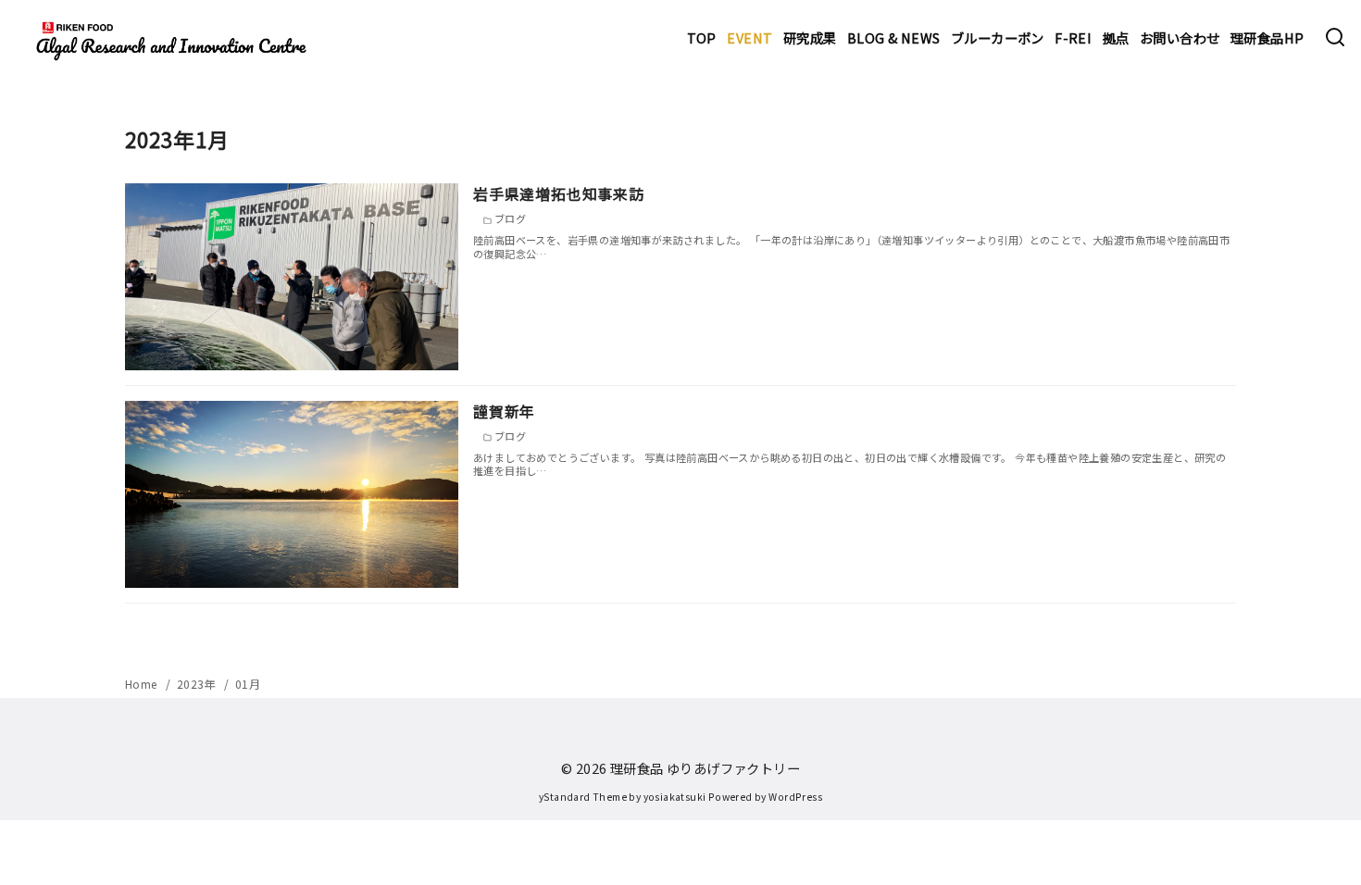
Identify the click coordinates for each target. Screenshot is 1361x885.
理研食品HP (1267, 37)
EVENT (749, 37)
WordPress (795, 797)
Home (142, 684)
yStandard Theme (583, 797)
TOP (702, 37)
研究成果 (810, 37)
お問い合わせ (1179, 37)
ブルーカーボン (997, 37)
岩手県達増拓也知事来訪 (558, 193)
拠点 (1116, 37)
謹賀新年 (504, 411)
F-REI (1073, 37)
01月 (247, 684)
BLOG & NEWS (893, 37)
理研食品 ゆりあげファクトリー (705, 768)
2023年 (198, 684)
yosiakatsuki (674, 797)
